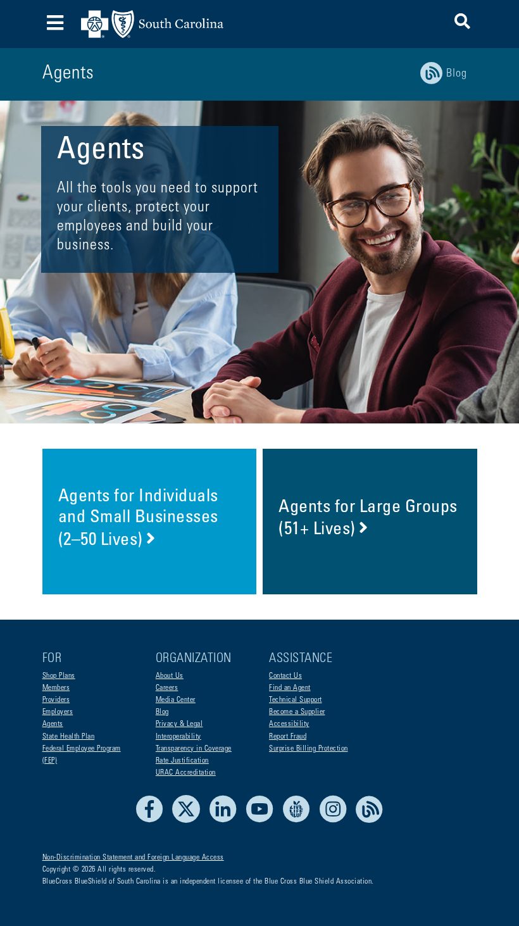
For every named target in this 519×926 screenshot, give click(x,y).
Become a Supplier (297, 712)
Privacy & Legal (179, 724)
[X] (189, 821)
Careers (167, 688)
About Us (170, 676)
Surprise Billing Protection (308, 749)
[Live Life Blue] (299, 821)
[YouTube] (263, 821)
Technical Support (295, 700)
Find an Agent (290, 688)
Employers (57, 712)
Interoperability (178, 737)
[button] (462, 23)
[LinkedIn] (226, 821)
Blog (162, 712)
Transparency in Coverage (194, 749)
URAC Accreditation (186, 773)
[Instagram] (336, 821)
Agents (52, 724)
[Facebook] (152, 821)
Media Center (176, 700)
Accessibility (289, 724)
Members (56, 688)
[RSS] (370, 821)
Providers (56, 700)
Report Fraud (287, 737)
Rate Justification (182, 761)
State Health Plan (68, 737)
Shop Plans (58, 676)
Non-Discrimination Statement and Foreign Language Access (133, 857)
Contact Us (285, 676)
